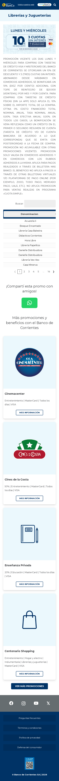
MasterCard (31, 400)
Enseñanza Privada (18, 565)
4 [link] (33, 271)
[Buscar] (55, 5)
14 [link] (49, 271)
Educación (17, 572)
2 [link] (24, 271)
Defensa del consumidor (29, 747)
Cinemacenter (15, 393)
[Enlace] (8, 5)
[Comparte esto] (29, 303)
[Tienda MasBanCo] (44, 6)
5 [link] (38, 271)
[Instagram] (24, 703)
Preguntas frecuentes (29, 718)
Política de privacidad (29, 737)
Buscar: (19, 203)
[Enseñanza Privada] (29, 534)
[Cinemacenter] (29, 362)
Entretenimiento (14, 400)
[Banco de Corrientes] (25, 6)
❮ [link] (15, 271)
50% (7, 486)
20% (7, 572)
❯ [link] (53, 271)
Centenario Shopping (19, 651)
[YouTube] (36, 703)
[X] (48, 703)
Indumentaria (12, 662)
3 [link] (29, 271)
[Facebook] (11, 703)
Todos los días (46, 572)
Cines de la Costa (17, 479)
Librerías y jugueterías (34, 662)
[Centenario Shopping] (29, 619)
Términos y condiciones (29, 728)
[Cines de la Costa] (29, 448)
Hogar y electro (33, 658)
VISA (13, 404)
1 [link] (19, 271)
